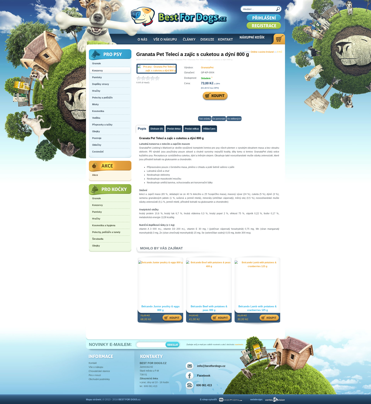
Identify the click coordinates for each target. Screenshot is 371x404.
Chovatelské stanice (99, 371)
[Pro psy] (110, 54)
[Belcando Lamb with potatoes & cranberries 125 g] (257, 266)
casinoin (239, 344)
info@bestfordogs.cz (211, 366)
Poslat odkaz (192, 128)
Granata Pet (180, 59)
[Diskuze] (206, 40)
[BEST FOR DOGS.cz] (179, 17)
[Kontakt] (225, 40)
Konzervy (169, 59)
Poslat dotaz (174, 128)
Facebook (203, 375)
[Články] (189, 40)
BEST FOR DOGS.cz (145, 59)
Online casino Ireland (262, 52)
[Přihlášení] (264, 18)
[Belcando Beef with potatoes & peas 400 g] (209, 266)
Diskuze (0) (157, 128)
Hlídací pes (209, 128)
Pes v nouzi (95, 375)
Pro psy (160, 59)
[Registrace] (264, 26)
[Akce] (110, 166)
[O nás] (142, 40)
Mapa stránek (93, 399)
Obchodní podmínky (99, 379)
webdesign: (256, 399)
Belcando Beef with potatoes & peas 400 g (209, 308)
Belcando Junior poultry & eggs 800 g (160, 308)
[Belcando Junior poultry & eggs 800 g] (160, 262)
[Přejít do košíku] (277, 39)
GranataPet (207, 67)
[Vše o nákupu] (165, 40)
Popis (142, 128)
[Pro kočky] (110, 189)
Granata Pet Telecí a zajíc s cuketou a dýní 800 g (210, 59)
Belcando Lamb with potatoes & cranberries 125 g (257, 308)
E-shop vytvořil (208, 399)
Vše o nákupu (96, 367)
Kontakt (93, 363)
